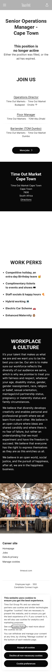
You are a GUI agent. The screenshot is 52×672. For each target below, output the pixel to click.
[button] (46, 5)
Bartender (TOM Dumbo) (26, 128)
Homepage (8, 548)
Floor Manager (26, 114)
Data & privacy (10, 557)
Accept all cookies (26, 647)
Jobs (5, 552)
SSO (35, 584)
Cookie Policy (18, 626)
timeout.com (26, 570)
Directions (26, 199)
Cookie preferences (26, 663)
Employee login (22, 584)
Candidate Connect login (26, 587)
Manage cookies (11, 561)
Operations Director (26, 97)
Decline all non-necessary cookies (26, 655)
